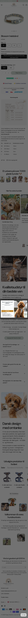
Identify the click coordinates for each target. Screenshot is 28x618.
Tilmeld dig (7, 311)
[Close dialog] (26, 301)
